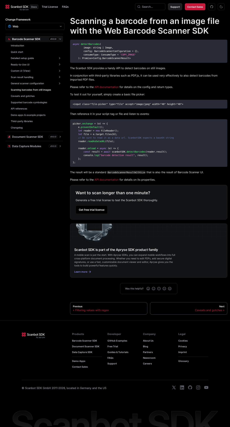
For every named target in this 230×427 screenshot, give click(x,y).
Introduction (17, 45)
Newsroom (149, 357)
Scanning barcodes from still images (31, 89)
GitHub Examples (117, 340)
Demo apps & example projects (28, 115)
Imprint (182, 352)
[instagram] (198, 388)
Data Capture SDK (82, 352)
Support (175, 6)
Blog (145, 346)
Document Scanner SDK (85, 346)
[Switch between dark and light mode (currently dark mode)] (221, 6)
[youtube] (206, 388)
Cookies (183, 340)
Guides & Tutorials (117, 352)
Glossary (183, 361)
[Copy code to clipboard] (223, 44)
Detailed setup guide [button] (22, 58)
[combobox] (150, 6)
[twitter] (174, 388)
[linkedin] (182, 388)
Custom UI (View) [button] (20, 70)
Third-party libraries (22, 121)
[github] (190, 388)
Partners (148, 352)
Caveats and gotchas (23, 96)
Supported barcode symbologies (29, 102)
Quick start (17, 51)
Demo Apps (78, 361)
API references (19, 108)
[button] (34, 39)
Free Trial (112, 346)
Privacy (182, 346)
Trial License (50, 6)
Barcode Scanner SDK (84, 340)
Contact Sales (195, 6)
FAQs (65, 6)
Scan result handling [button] (22, 77)
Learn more (80, 271)
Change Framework (17, 19)
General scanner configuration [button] (27, 83)
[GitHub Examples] (211, 6)
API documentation (106, 87)
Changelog (17, 127)
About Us (148, 340)
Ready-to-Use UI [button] (20, 64)
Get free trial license (91, 209)
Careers (147, 363)
